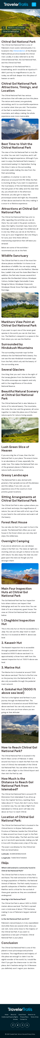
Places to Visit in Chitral (16, 28)
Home (6, 1014)
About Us (13, 1014)
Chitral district (19, 51)
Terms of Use (34, 1017)
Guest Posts (22, 1014)
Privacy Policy (24, 1017)
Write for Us (31, 1014)
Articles (15, 1019)
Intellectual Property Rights (10, 1017)
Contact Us (23, 1019)
